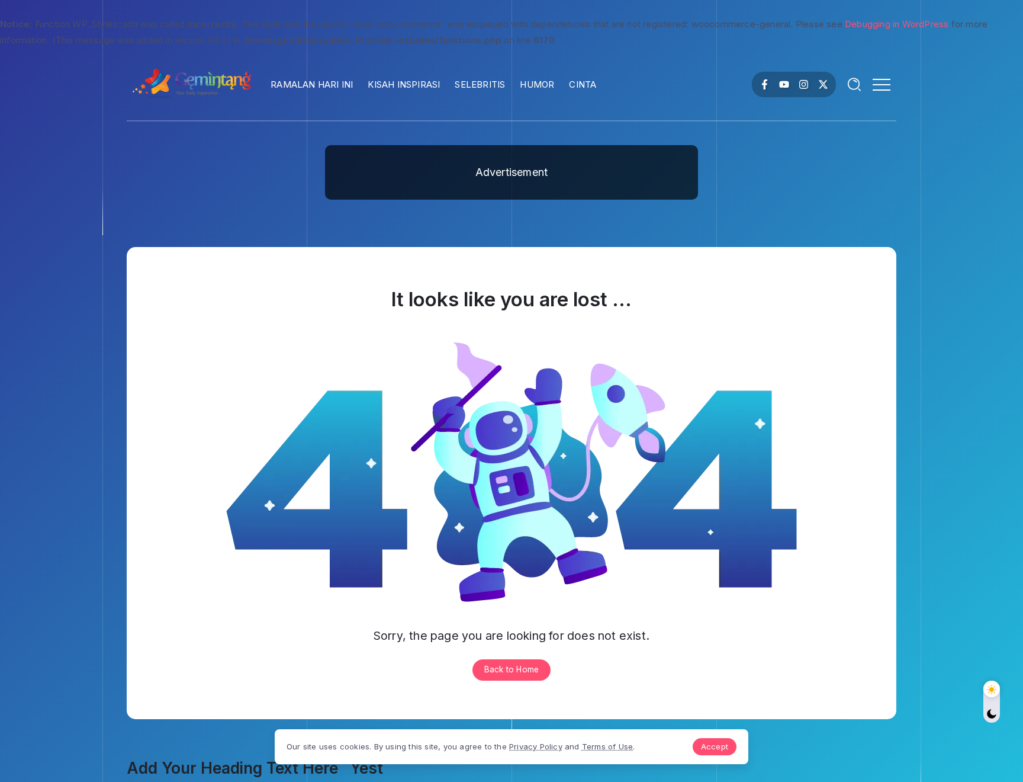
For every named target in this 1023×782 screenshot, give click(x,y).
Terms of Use (607, 746)
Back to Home (511, 669)
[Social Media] (764, 84)
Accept (714, 746)
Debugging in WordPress (896, 24)
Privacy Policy (535, 746)
